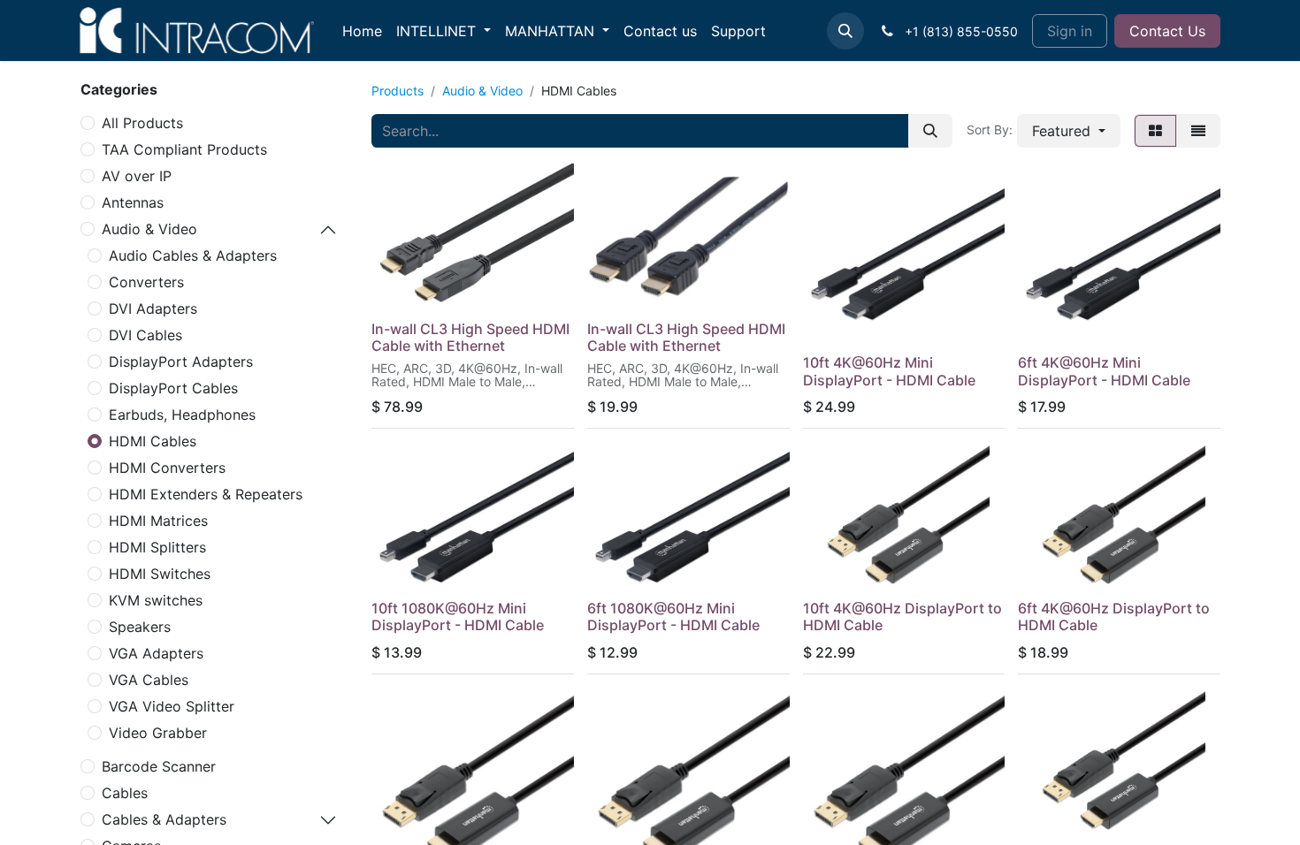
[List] (1198, 131)
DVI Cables (145, 335)
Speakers (140, 627)
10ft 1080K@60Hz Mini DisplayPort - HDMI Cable (457, 616)
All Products (142, 123)
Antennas (133, 202)
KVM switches (156, 600)
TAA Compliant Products (184, 149)
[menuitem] (362, 31)
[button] (845, 30)
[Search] (930, 131)
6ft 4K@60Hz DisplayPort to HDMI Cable (1114, 616)
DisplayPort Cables (173, 388)
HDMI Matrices (158, 520)
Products (397, 90)
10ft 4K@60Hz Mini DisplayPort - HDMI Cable (889, 371)
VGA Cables (148, 680)
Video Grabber (158, 733)
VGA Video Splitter (171, 706)
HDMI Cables (152, 441)
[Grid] (1155, 131)
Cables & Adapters (164, 819)
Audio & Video (149, 229)
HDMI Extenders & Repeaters (205, 494)
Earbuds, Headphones (182, 414)
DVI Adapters (153, 308)
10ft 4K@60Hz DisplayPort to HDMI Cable (902, 616)
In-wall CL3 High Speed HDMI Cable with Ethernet (470, 337)
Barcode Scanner (159, 766)
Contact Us (1167, 31)
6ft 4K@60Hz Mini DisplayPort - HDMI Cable (1104, 371)
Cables (125, 793)
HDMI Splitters (157, 547)
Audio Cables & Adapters (193, 255)
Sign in (1069, 31)
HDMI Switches (159, 573)
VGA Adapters (156, 653)
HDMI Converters (167, 467)
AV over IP (137, 176)
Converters (146, 282)
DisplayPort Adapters (181, 361)
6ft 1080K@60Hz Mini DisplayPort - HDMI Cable (673, 616)
